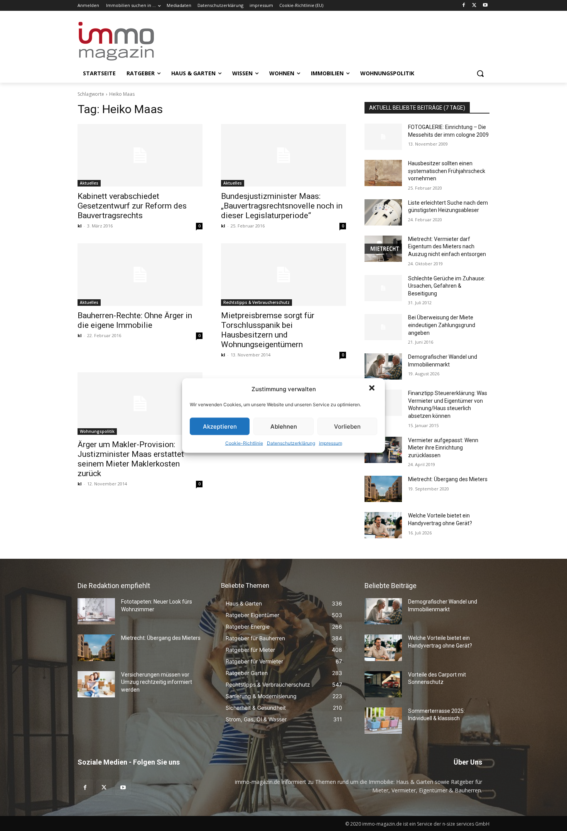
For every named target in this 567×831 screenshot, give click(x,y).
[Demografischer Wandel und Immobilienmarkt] (383, 366)
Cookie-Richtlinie (244, 443)
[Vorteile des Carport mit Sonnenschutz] (383, 684)
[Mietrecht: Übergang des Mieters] (383, 489)
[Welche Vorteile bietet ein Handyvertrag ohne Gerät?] (383, 525)
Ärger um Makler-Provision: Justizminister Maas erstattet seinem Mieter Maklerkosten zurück (131, 459)
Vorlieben (347, 426)
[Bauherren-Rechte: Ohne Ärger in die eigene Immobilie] (140, 274)
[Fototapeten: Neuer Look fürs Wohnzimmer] (96, 611)
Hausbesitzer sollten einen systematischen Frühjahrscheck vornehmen (446, 170)
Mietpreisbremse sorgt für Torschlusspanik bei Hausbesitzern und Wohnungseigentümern (267, 330)
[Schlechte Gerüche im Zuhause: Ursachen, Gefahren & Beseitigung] (383, 288)
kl (80, 226)
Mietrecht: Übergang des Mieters (448, 479)
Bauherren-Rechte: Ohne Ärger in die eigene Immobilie (135, 320)
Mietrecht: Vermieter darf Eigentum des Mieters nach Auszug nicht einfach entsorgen (447, 246)
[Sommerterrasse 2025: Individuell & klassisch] (383, 720)
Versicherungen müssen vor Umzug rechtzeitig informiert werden (156, 682)
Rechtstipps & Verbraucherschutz (256, 302)
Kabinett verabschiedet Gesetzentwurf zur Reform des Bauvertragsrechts (132, 206)
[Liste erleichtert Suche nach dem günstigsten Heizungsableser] (383, 212)
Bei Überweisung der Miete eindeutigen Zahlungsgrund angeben (441, 325)
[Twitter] (474, 5)
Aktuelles (89, 183)
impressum (330, 443)
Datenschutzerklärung (291, 443)
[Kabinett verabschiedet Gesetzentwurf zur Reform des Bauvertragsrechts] (140, 155)
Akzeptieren (220, 426)
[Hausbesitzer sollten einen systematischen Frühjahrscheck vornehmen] (383, 173)
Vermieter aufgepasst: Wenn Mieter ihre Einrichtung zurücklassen (443, 447)
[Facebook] (463, 5)
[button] (372, 388)
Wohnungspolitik (97, 431)
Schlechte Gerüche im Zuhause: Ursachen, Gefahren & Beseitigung (446, 286)
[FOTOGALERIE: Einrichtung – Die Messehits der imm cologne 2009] (383, 137)
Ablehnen (283, 426)
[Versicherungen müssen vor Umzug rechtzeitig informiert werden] (96, 684)
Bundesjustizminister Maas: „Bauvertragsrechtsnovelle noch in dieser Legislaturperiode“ (282, 206)
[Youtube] (485, 5)
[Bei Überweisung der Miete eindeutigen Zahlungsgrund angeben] (383, 327)
